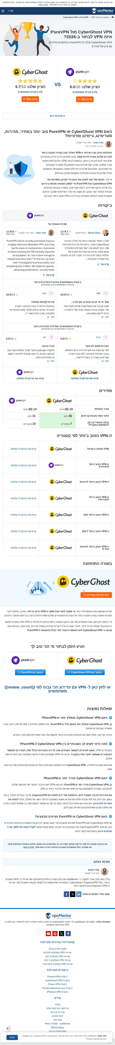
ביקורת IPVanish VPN (57, 992)
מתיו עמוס (98, 142)
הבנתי (12, 1037)
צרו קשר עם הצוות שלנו (57, 1008)
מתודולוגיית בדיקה (57, 1031)
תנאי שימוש (57, 1016)
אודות (57, 1004)
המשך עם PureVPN (32, 672)
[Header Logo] (103, 11)
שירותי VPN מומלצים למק (57, 956)
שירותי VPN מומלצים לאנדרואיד (57, 964)
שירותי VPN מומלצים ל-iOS (57, 960)
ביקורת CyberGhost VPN (57, 980)
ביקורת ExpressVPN (57, 976)
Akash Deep (93, 233)
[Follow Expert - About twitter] (72, 894)
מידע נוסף (31, 99)
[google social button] (55, 933)
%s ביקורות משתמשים (30, 92)
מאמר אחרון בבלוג (57, 948)
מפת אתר (57, 1020)
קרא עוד (104, 264)
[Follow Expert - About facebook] (66, 894)
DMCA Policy (57, 1027)
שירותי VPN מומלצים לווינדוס (57, 952)
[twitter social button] (61, 933)
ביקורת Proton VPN (57, 984)
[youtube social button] (48, 933)
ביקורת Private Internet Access (57, 988)
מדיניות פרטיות (57, 1012)
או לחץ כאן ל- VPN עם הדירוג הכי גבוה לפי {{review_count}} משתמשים (57, 689)
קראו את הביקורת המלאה (85, 378)
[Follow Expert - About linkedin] (78, 894)
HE (12, 11)
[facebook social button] (68, 933)
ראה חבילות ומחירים (97, 595)
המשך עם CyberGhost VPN (86, 672)
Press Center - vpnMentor (57, 1023)
